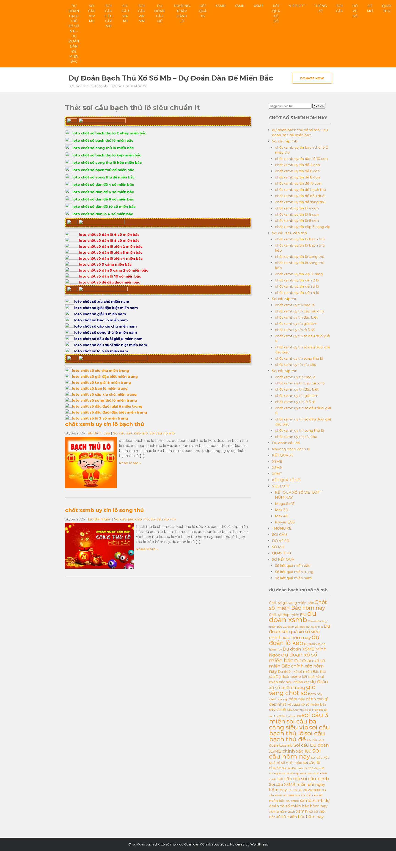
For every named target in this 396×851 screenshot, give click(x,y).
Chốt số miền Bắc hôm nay (298, 605)
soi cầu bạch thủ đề (297, 736)
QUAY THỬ (386, 8)
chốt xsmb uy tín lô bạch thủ (104, 424)
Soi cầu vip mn (141, 13)
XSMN (240, 6)
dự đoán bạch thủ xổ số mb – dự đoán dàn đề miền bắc (74, 34)
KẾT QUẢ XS (202, 11)
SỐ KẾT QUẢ (283, 559)
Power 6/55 (285, 522)
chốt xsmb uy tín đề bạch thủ (300, 189)
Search (319, 106)
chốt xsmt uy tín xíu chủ (295, 364)
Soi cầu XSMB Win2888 (304, 790)
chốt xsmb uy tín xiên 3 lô (297, 286)
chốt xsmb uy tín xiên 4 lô (297, 292)
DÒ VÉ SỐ (355, 11)
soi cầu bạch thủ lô (299, 730)
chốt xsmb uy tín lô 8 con (297, 220)
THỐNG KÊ (320, 8)
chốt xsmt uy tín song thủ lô (299, 358)
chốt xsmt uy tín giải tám (296, 323)
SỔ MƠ (370, 8)
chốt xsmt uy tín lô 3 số (294, 330)
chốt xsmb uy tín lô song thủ (104, 510)
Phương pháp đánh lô (182, 13)
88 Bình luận (99, 433)
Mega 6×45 (284, 503)
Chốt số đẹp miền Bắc (287, 615)
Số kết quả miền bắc (292, 565)
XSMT (258, 6)
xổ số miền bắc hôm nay (300, 816)
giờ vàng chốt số (292, 690)
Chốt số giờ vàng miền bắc (291, 603)
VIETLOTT (297, 6)
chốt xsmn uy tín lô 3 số (295, 402)
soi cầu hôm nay (295, 753)
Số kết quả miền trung (294, 572)
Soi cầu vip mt (125, 13)
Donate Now (312, 78)
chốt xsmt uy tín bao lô (295, 305)
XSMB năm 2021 (282, 811)
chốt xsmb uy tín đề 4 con (297, 165)
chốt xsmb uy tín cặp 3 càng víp (302, 227)
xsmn (302, 811)
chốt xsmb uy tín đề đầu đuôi (300, 196)
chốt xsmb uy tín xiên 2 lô (297, 280)
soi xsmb (292, 801)
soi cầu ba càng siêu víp (292, 724)
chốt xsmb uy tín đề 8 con (297, 177)
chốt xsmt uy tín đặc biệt (296, 317)
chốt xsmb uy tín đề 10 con (298, 183)
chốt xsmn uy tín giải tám (296, 395)
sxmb (305, 800)
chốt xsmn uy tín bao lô (295, 377)
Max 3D (281, 510)
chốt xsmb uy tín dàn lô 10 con (301, 158)
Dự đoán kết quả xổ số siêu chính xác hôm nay (299, 631)
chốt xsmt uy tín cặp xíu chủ (299, 311)
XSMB (221, 6)
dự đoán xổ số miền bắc (293, 657)
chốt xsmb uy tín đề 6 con (297, 171)
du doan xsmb (292, 616)
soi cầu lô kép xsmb (294, 773)
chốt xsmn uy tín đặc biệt (297, 389)
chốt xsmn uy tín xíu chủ (296, 436)
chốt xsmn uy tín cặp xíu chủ (300, 383)
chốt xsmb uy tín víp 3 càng (299, 274)
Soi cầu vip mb (91, 13)
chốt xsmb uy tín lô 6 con (297, 214)
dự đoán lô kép (294, 639)
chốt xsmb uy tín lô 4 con (297, 208)
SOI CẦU (339, 8)
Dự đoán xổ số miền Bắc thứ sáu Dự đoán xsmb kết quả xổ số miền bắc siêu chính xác (297, 677)
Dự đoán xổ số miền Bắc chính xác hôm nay (297, 666)
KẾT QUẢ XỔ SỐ (276, 13)
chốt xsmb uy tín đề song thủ (300, 202)
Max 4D (282, 516)
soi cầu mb (289, 778)
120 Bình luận (99, 519)
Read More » (130, 463)
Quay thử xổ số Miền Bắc (308, 709)
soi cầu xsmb (315, 778)
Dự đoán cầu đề (159, 13)
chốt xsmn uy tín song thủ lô (299, 430)
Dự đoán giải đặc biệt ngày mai (303, 626)
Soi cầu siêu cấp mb (108, 16)
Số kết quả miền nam (293, 578)
